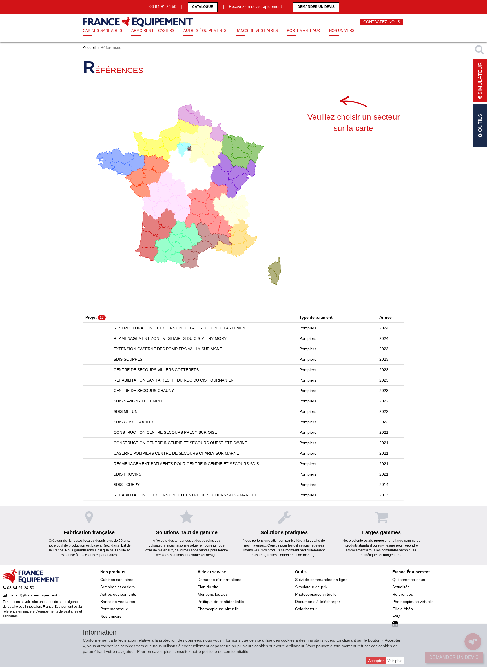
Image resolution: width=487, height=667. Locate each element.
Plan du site (208, 587)
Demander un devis (316, 7)
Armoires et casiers (152, 30)
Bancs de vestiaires (257, 30)
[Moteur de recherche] (480, 49)
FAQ (396, 616)
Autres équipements (205, 30)
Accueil (89, 47)
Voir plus (394, 660)
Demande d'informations (219, 579)
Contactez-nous (381, 21)
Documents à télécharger (317, 601)
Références (402, 594)
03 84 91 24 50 (20, 587)
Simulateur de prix (311, 587)
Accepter (376, 660)
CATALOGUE (202, 7)
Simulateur (480, 79)
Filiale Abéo (402, 609)
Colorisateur (306, 609)
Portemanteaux (303, 30)
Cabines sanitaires (102, 30)
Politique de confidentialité (221, 601)
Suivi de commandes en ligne (321, 579)
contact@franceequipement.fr (34, 595)
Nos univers (342, 30)
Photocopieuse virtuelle (218, 609)
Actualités (400, 587)
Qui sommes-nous (408, 579)
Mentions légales (213, 594)
